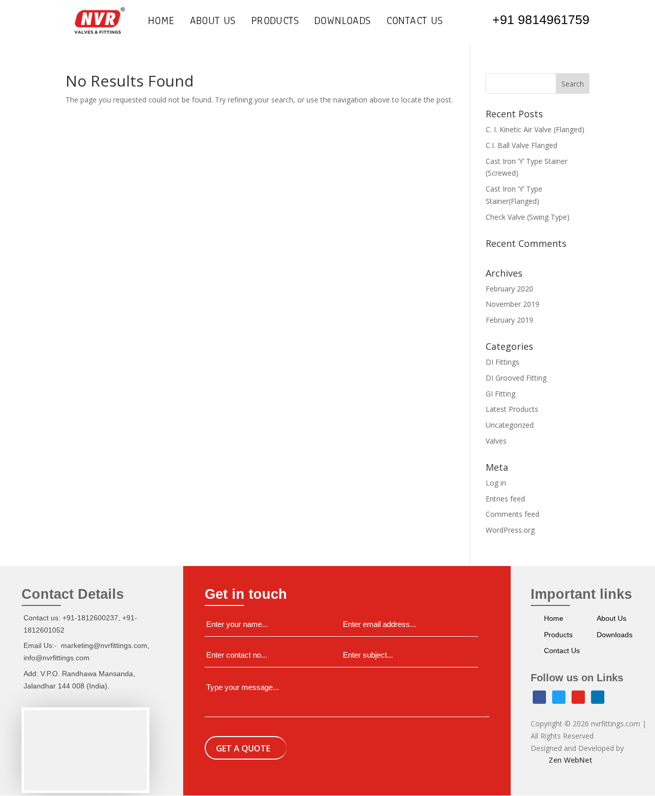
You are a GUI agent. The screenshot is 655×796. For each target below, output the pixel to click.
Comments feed (512, 514)
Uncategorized (510, 425)
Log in (496, 483)
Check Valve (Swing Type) (528, 217)
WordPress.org (510, 530)
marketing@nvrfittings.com (104, 645)
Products (275, 22)
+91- (129, 618)
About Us (213, 22)
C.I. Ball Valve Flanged (521, 145)
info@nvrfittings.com (57, 658)
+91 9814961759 (541, 19)
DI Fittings (502, 362)
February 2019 (509, 320)
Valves (496, 441)
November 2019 (512, 304)
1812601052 (44, 630)
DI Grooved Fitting (516, 378)
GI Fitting (500, 394)
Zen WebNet (571, 760)
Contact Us (414, 22)
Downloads (342, 22)
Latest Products (512, 409)
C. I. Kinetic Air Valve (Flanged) (535, 129)
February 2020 (509, 289)
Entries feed (505, 499)
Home (161, 22)
